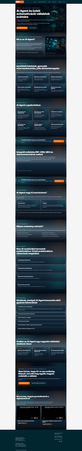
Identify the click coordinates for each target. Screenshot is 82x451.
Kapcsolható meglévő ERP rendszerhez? (26, 313)
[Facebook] (59, 441)
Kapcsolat (60, 1)
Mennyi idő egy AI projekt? (23, 321)
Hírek (64, 1)
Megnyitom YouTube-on (47, 424)
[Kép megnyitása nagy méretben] (40, 166)
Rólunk (50, 1)
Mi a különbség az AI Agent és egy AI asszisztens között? (30, 324)
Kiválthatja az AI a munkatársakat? (25, 306)
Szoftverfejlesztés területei (42, 1)
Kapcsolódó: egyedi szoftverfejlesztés (38, 383)
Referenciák (54, 1)
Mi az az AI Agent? (33, 27)
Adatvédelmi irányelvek (58, 439)
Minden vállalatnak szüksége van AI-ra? (26, 328)
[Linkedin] (61, 441)
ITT (17, 445)
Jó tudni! (35, 1)
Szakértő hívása (59, 181)
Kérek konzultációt (59, 141)
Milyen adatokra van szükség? (24, 317)
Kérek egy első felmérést (22, 27)
